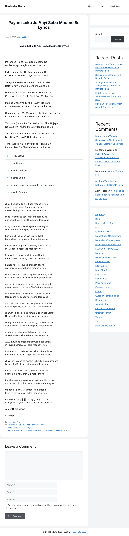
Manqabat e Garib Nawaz (108, 236)
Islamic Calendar (19, 192)
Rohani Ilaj (100, 300)
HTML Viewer (18, 156)
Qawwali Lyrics (102, 287)
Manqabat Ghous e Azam (108, 240)
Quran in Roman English (107, 296)
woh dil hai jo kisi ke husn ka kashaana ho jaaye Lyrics (109, 195)
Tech (97, 321)
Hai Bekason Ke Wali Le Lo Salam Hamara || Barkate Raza (108, 96)
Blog (97, 219)
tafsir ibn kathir (103, 313)
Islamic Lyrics (115, 6)
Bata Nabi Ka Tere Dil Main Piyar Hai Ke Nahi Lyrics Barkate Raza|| (109, 67)
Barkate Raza (15, 6)
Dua (97, 227)
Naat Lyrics (101, 266)
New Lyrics (100, 274)
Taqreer (99, 317)
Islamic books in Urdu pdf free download (32, 185)
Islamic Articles (19, 170)
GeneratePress (79, 532)
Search (98, 34)
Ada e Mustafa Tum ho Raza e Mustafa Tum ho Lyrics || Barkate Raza (37, 430)
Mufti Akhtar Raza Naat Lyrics (20, 427)
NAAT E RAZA (102, 261)
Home (91, 6)
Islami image (17, 163)
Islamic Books (18, 177)
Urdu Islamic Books (105, 325)
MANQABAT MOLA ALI (107, 249)
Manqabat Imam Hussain (108, 244)
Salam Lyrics (101, 304)
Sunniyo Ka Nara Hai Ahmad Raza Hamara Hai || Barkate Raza (109, 85)
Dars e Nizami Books (105, 223)
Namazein (100, 136)
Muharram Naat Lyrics (106, 257)
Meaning (99, 253)
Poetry (102, 6)
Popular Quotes (103, 283)
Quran (98, 291)
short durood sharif (105, 308)
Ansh (98, 181)
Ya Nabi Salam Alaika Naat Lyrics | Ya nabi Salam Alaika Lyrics (109, 140)
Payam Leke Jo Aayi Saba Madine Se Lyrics (26, 425)
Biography (100, 214)
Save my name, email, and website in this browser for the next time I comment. (42, 507)
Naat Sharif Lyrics (15, 422)
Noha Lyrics (101, 278)
